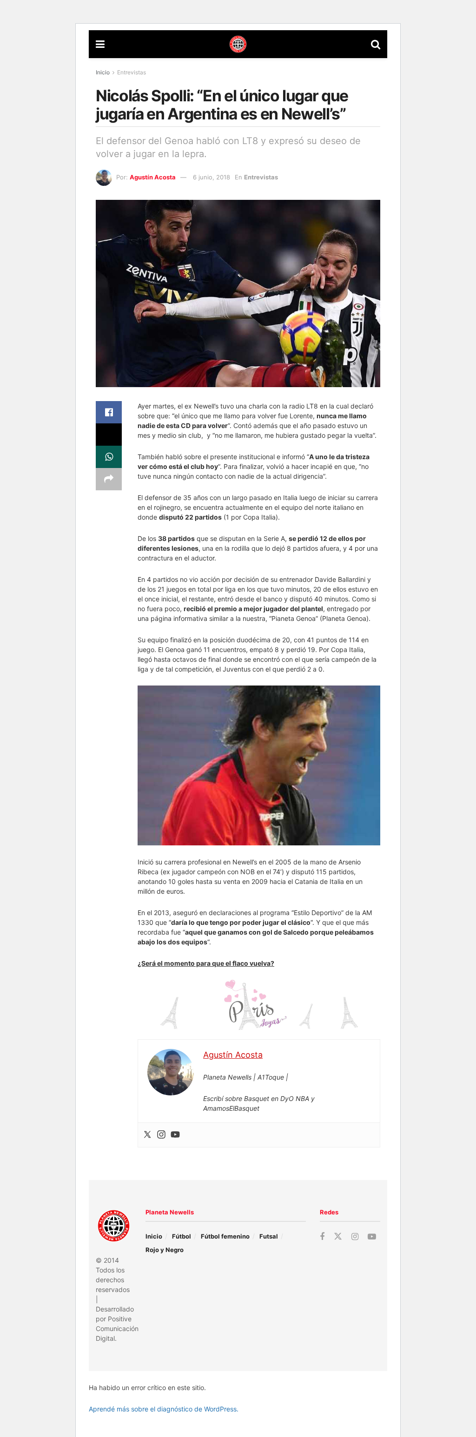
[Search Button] (375, 44)
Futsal (268, 1236)
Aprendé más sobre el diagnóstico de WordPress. (163, 1409)
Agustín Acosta (153, 177)
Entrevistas (131, 72)
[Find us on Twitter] (338, 1236)
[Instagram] (161, 1135)
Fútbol (181, 1236)
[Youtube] (175, 1135)
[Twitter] (147, 1135)
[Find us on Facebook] (322, 1237)
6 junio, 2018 (211, 177)
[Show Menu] (100, 44)
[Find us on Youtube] (372, 1237)
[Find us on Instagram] (354, 1237)
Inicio (103, 72)
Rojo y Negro (164, 1249)
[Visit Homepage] (238, 44)
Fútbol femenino (225, 1236)
